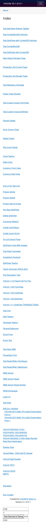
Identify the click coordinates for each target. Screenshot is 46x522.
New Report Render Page (14, 58)
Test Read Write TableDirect (15, 367)
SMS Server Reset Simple (14, 384)
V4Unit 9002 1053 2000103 (15, 435)
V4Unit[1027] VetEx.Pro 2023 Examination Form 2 (22, 413)
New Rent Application (12, 441)
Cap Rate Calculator (12, 251)
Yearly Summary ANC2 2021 (15, 269)
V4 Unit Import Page (11, 239)
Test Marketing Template (13, 85)
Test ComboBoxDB (11, 46)
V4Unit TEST (9, 465)
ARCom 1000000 (10, 408)
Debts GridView (10, 215)
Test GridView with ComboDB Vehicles (20, 40)
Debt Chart (7, 162)
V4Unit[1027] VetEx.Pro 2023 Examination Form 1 (22, 419)
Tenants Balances (11, 328)
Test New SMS (9, 349)
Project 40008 (9, 197)
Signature (7, 485)
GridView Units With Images (15, 245)
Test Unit (7, 310)
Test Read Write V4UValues (15, 361)
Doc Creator (8, 494)
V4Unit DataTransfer (12, 459)
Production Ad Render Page (15, 76)
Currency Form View (12, 168)
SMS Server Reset (11, 378)
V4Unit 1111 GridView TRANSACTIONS (21, 304)
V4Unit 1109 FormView (13, 286)
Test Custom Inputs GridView (15, 111)
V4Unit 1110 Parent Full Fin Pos (17, 280)
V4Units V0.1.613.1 (12, 3)
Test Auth (7, 402)
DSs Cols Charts (10, 147)
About (5, 10)
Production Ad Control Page (15, 67)
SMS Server (8, 373)
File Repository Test (11, 275)
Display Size (8, 447)
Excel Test (7, 340)
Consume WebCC (11, 221)
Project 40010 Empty (12, 203)
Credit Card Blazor (11, 227)
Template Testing (10, 322)
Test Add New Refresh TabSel (16, 28)
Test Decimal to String (13, 516)
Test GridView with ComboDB (16, 52)
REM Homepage (10, 390)
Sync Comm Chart (11, 129)
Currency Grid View (11, 174)
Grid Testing (8, 316)
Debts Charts (8, 138)
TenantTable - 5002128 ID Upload (17, 453)
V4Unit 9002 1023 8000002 (15, 432)
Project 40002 (9, 191)
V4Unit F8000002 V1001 (14, 429)
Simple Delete (9, 120)
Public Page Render (12, 93)
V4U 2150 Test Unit (11, 185)
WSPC (6, 474)
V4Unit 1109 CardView (13, 292)
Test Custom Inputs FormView (16, 102)
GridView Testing (10, 263)
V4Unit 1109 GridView (12, 298)
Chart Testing (8, 156)
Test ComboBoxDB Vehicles (15, 34)
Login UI (6, 396)
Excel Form (8, 334)
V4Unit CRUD (9, 471)
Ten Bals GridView (11, 209)
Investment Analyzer (12, 257)
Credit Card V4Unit (11, 233)
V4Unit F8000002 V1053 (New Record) (20, 438)
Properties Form (10, 355)
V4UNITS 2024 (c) (28, 499)
